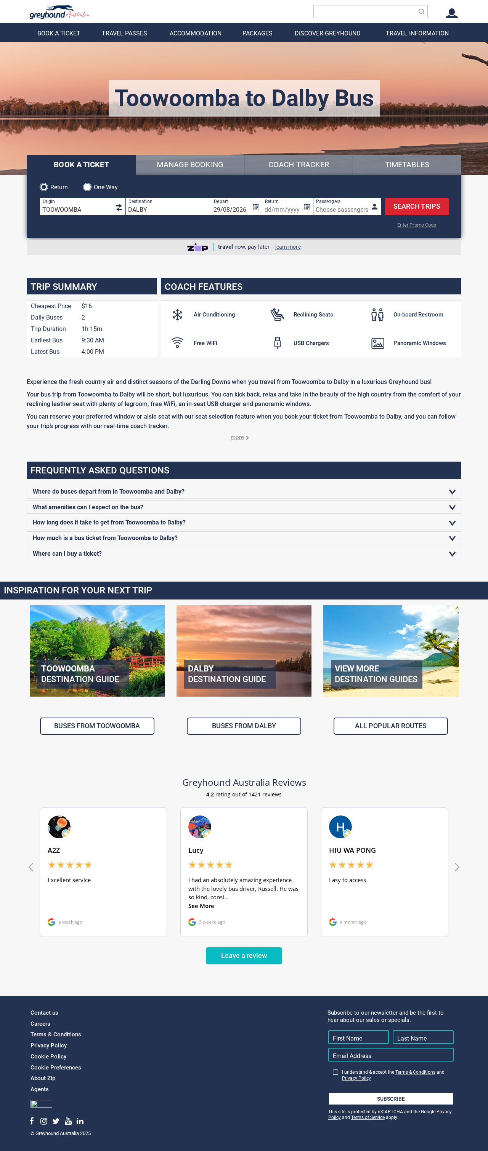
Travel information (417, 33)
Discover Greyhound (328, 33)
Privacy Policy (48, 1045)
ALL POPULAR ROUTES (391, 726)
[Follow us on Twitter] (56, 1121)
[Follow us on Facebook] (32, 1121)
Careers (40, 1023)
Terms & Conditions (55, 1034)
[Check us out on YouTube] (68, 1121)
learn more (288, 247)
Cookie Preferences (55, 1067)
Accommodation (196, 33)
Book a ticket (58, 33)
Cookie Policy (48, 1056)
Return (59, 187)
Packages (257, 33)
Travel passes (124, 33)
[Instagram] (44, 1121)
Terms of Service (368, 1117)
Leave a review (244, 955)
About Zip (42, 1078)
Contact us (44, 1012)
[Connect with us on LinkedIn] (80, 1121)
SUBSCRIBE (391, 1099)
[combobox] (370, 11)
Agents (39, 1089)
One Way (106, 187)
